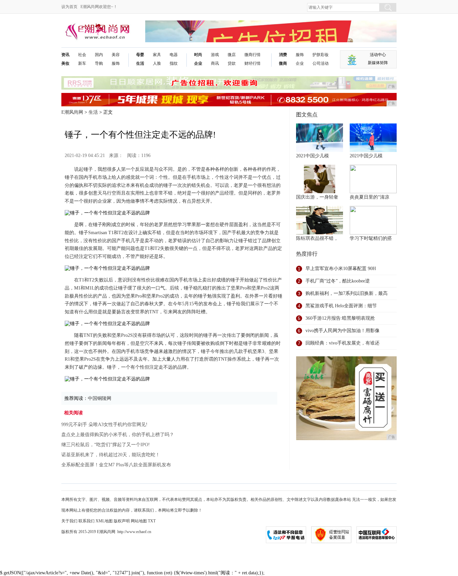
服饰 (116, 63)
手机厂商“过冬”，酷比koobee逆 (337, 280)
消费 (283, 54)
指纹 (174, 63)
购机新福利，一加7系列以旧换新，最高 (346, 293)
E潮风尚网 (72, 112)
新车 (82, 63)
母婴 (140, 54)
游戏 (215, 54)
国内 (99, 54)
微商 (283, 63)
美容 (116, 54)
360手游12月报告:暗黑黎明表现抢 (340, 318)
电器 (174, 54)
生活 (140, 63)
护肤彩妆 (320, 54)
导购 (99, 63)
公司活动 (320, 63)
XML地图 (104, 521)
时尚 (198, 54)
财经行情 (252, 63)
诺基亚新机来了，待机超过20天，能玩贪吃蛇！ (110, 454)
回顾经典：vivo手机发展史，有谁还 (342, 343)
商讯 (215, 63)
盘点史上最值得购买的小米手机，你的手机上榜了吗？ (117, 434)
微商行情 (252, 54)
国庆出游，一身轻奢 (317, 197)
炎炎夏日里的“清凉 (369, 197)
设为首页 (69, 6)
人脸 (157, 63)
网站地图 (139, 521)
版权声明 (122, 521)
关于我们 (69, 521)
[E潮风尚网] (96, 25)
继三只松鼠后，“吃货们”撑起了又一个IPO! (105, 444)
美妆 (65, 63)
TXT (152, 521)
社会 (82, 54)
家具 (157, 54)
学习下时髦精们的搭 (371, 238)
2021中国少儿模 (312, 155)
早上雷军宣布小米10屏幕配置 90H (340, 268)
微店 (232, 54)
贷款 (232, 63)
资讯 (65, 54)
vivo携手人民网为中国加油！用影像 (342, 330)
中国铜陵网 (99, 398)
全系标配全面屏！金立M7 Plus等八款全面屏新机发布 (116, 464)
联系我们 (86, 521)
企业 (198, 63)
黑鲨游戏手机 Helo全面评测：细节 (341, 305)
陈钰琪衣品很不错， (317, 238)
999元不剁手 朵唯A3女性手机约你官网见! (104, 424)
